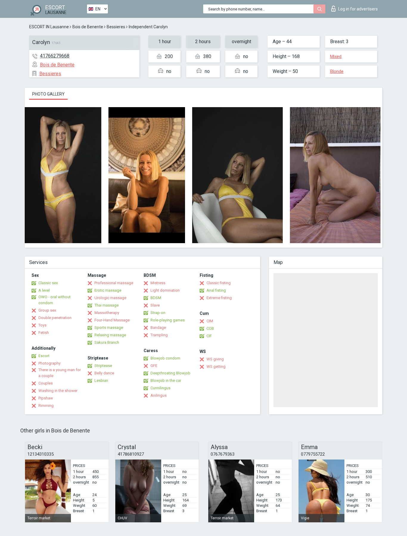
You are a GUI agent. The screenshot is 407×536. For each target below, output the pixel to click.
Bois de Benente (87, 26)
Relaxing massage (110, 335)
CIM (209, 321)
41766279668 (54, 56)
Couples (45, 383)
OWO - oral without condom (54, 300)
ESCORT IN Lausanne (49, 26)
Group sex (47, 310)
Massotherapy (106, 312)
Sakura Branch (106, 342)
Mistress (157, 283)
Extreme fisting (219, 298)
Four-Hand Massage (112, 320)
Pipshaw (45, 398)
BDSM (155, 298)
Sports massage (108, 327)
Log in (358, 9)
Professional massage (113, 283)
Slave (155, 305)
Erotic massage (107, 290)
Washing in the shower (57, 390)
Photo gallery (48, 94)
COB (210, 328)
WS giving (215, 359)
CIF (209, 336)
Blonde (337, 71)
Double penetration (55, 317)
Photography (49, 363)
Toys (42, 325)
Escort (43, 356)
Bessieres (116, 26)
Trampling (159, 335)
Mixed (335, 56)
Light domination (165, 290)
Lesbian (101, 380)
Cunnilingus (160, 388)
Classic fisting (218, 283)
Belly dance (104, 373)
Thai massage (106, 305)
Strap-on (157, 312)
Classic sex (48, 283)
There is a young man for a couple (59, 373)
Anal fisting (216, 290)
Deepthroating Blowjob (170, 373)
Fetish (43, 332)
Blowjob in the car (165, 380)
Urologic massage (110, 298)
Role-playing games (167, 320)
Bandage (158, 327)
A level (44, 290)
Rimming (46, 405)
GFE (153, 365)
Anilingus (158, 395)
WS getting (216, 366)
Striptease (103, 365)
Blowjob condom (165, 358)
